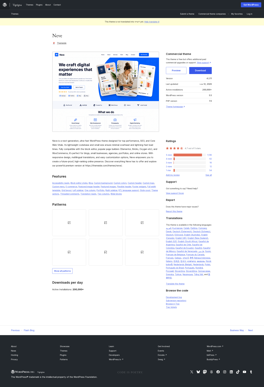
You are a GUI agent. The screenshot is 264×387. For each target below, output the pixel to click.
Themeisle (61, 43)
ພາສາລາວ (191, 261)
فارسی (201, 251)
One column (90, 190)
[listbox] (105, 237)
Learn (111, 346)
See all (209, 175)
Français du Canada (195, 254)
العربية (168, 228)
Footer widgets (139, 186)
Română (199, 268)
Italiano (169, 261)
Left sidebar (78, 190)
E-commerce (71, 186)
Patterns (64, 359)
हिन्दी (191, 258)
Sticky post (145, 190)
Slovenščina (191, 271)
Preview (176, 70)
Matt (210, 351)
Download (200, 70)
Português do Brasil (175, 268)
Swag (161, 359)
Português (189, 268)
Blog (91, 183)
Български (177, 228)
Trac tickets (171, 307)
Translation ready (88, 194)
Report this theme (174, 211)
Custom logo (148, 183)
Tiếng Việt (198, 274)
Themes (14, 14)
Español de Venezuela (187, 251)
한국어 (183, 261)
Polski (207, 264)
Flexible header (124, 186)
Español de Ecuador (185, 248)
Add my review (173, 175)
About (13, 346)
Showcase (64, 346)
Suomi (208, 251)
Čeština (193, 228)
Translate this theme (175, 284)
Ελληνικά (179, 235)
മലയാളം (201, 261)
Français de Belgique (175, 254)
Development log (174, 297)
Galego (178, 258)
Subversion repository (176, 300)
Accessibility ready (60, 183)
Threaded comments (69, 194)
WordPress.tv (116, 359)
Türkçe (178, 274)
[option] (69, 222)
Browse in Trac (173, 304)
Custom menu (58, 186)
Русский (170, 271)
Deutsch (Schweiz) (201, 231)
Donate (162, 355)
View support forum (175, 193)
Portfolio (100, 190)
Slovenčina (180, 271)
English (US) (171, 241)
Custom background (103, 183)
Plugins (63, 355)
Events (161, 351)
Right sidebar (111, 190)
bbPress (212, 355)
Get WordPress (251, 5)
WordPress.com (215, 346)
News (13, 351)
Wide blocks (116, 194)
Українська (187, 274)
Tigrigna (40, 372)
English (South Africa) (188, 241)
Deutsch (170, 235)
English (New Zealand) (198, 238)
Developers (114, 355)
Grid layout (66, 190)
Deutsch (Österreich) (182, 231)
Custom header (135, 183)
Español (198, 248)
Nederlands (198, 264)
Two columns (103, 194)
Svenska (170, 274)
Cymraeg (202, 228)
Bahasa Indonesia (202, 258)
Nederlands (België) (183, 264)
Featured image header (89, 186)
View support (203, 62)
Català (186, 228)
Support (112, 351)
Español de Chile (183, 244)
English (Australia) (192, 235)
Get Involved (164, 346)
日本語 (176, 261)
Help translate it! (151, 22)
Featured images (108, 186)
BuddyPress (213, 359)
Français (170, 258)
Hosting (14, 355)
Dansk (169, 231)
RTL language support (129, 190)
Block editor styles (79, 183)
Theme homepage (174, 106)
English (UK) (181, 238)
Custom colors (120, 183)
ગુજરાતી (185, 258)
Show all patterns (62, 271)
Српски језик (204, 271)
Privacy (14, 359)
